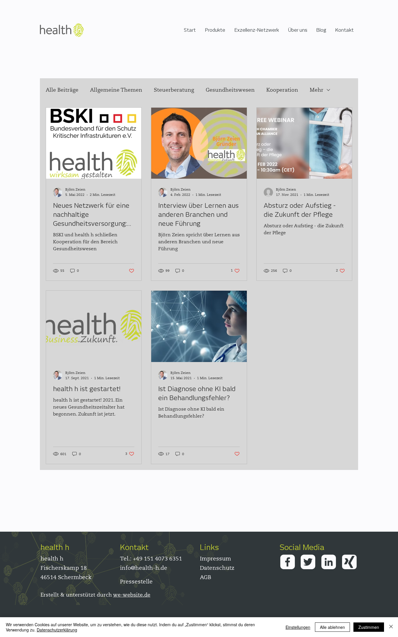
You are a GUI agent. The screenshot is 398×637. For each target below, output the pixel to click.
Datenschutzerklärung (57, 630)
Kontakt (134, 547)
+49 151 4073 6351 (157, 558)
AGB (205, 577)
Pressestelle (136, 581)
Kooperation (282, 89)
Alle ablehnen (332, 627)
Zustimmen (368, 627)
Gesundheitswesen (230, 89)
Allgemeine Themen (116, 89)
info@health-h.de (143, 568)
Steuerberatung (174, 89)
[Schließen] (391, 627)
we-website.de (131, 594)
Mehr (316, 89)
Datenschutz (217, 568)
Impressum (215, 558)
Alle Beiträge (62, 89)
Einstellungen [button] (298, 627)
